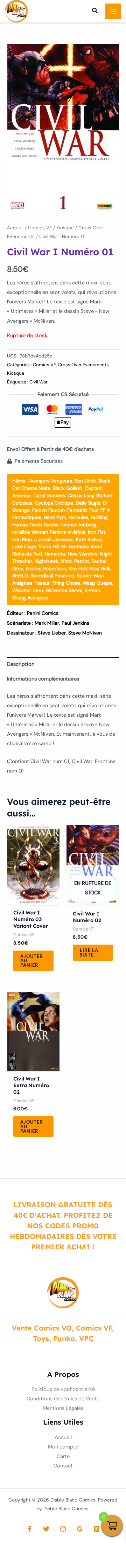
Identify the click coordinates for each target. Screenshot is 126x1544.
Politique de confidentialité (63, 1389)
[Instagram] (63, 1529)
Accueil (15, 228)
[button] (95, 11)
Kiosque (65, 228)
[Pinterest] (96, 1529)
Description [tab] (20, 664)
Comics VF (40, 228)
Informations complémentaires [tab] (43, 679)
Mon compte (63, 1447)
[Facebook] (29, 1529)
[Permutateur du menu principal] (113, 11)
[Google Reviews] (80, 1529)
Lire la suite (89, 952)
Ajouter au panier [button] (31, 960)
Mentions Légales (63, 1408)
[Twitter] (46, 1529)
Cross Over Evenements (83, 365)
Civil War (38, 382)
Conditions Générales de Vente (63, 1398)
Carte (63, 1456)
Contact (63, 1466)
